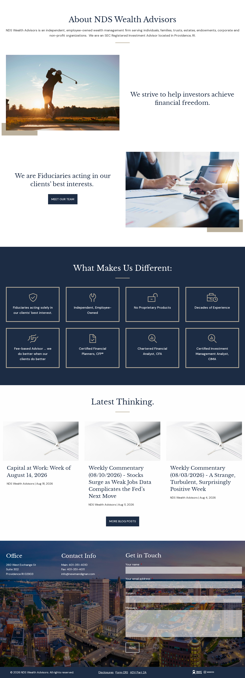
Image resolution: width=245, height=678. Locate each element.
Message (145, 608)
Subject (144, 593)
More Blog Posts (122, 521)
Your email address (152, 579)
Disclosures (106, 672)
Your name (146, 564)
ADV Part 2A (138, 672)
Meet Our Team (62, 199)
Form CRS (122, 672)
